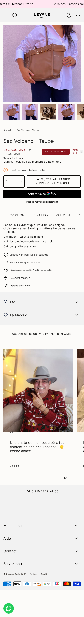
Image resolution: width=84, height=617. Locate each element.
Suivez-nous (13, 564)
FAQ (13, 302)
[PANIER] (77, 15)
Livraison (9, 161)
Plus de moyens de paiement (42, 202)
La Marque (18, 315)
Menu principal (15, 526)
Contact (10, 551)
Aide (7, 538)
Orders (33, 574)
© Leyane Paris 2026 (14, 574)
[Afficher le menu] (5, 15)
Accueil (7, 130)
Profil (44, 574)
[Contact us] (8, 608)
